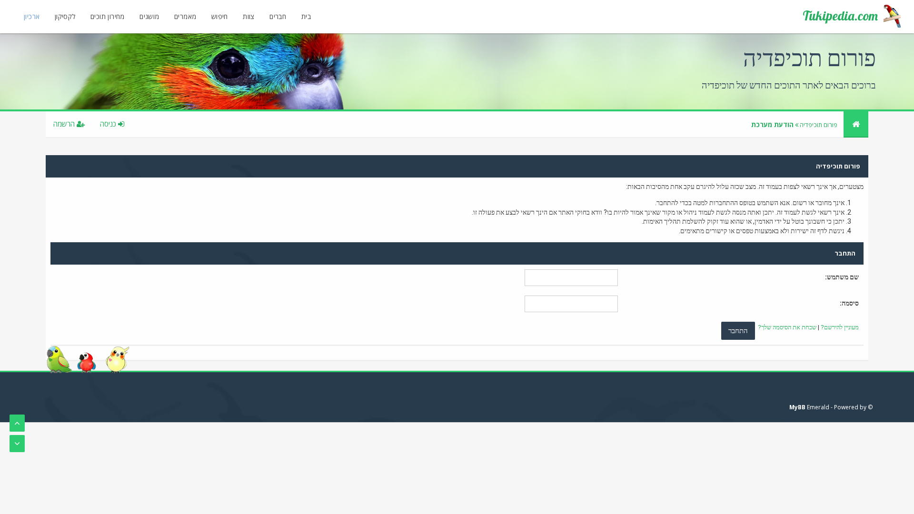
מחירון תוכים (107, 16)
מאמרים (185, 16)
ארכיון (32, 16)
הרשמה (65, 123)
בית (306, 16)
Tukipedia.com (840, 16)
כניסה (109, 123)
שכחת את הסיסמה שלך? (787, 327)
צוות (249, 16)
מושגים (149, 16)
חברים (277, 16)
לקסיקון (65, 16)
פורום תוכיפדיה (818, 124)
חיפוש (219, 16)
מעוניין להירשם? (840, 327)
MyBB (797, 407)
